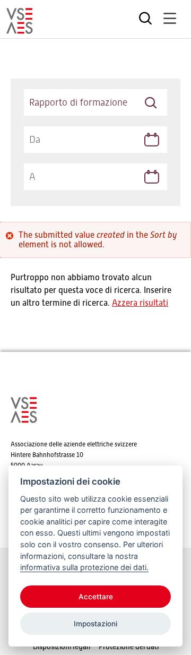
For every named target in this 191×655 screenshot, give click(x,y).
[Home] (19, 29)
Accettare (96, 596)
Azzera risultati (140, 303)
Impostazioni (95, 623)
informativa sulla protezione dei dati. (84, 567)
